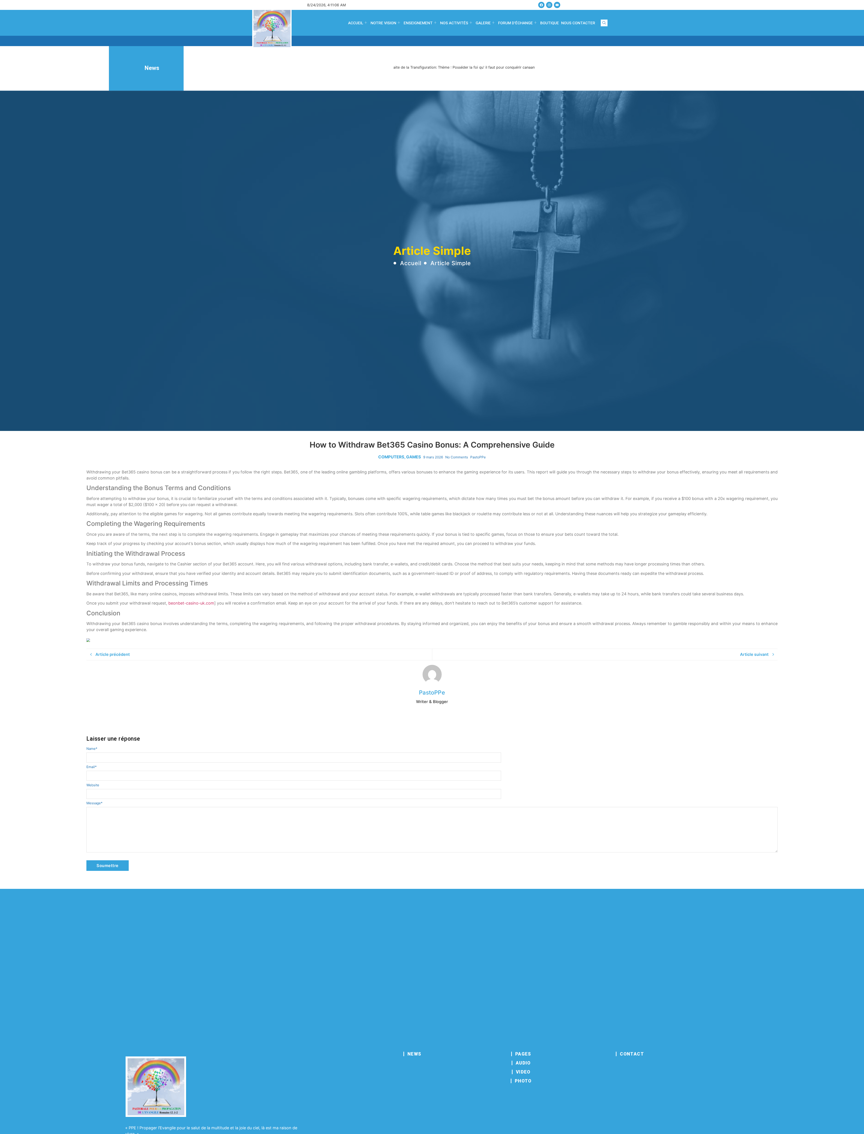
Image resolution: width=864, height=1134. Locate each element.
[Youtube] (557, 5)
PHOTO (523, 1081)
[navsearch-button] (604, 23)
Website (92, 785)
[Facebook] (541, 5)
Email (91, 767)
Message (94, 803)
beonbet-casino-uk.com (191, 603)
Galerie (483, 23)
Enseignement (418, 23)
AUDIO (523, 1063)
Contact (632, 1054)
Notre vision (383, 23)
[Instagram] (549, 5)
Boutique (549, 23)
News (414, 1054)
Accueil (355, 23)
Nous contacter (578, 23)
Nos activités (454, 23)
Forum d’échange (515, 23)
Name (91, 748)
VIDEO (523, 1072)
